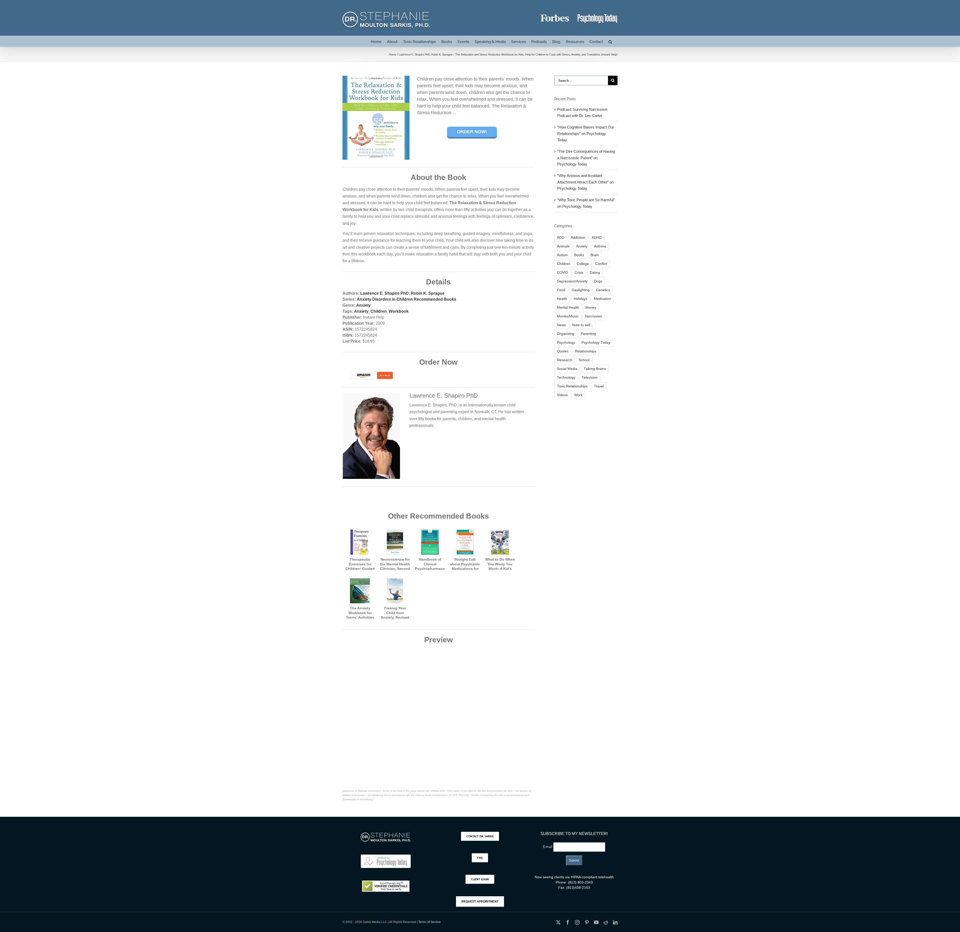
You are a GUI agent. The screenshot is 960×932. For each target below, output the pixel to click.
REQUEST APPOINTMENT (480, 901)
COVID (562, 272)
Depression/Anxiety (572, 281)
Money (591, 307)
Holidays (580, 299)
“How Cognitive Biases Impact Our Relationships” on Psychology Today (585, 133)
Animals (563, 246)
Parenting (588, 334)
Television (590, 377)
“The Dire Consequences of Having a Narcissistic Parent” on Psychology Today (586, 157)
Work (578, 395)
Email (548, 847)
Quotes (562, 351)
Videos (562, 395)
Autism (562, 255)
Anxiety (363, 305)
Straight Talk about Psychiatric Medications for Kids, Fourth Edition (465, 568)
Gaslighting (581, 290)
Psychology (566, 342)
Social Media (567, 369)
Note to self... (582, 325)
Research (564, 360)
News (561, 325)
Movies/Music (567, 316)
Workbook (398, 311)
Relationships (585, 351)
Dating (595, 272)
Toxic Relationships (572, 386)
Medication (602, 299)
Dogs (598, 281)
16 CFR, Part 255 (458, 795)
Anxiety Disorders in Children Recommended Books (406, 299)
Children (378, 311)
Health (562, 299)
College (583, 264)
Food (561, 290)
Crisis (578, 272)
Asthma (600, 246)
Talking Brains (595, 369)
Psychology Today (596, 342)
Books (579, 255)
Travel (599, 386)
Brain (594, 255)
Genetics (603, 290)
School (584, 360)
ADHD (597, 237)
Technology (566, 377)
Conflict (601, 264)
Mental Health (568, 307)
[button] (610, 41)
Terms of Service (429, 922)
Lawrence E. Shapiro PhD (384, 293)
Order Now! (472, 131)
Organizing (565, 334)
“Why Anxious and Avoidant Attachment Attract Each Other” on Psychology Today (585, 181)
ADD (560, 237)
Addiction (578, 237)
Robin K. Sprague (427, 293)
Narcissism (593, 316)
